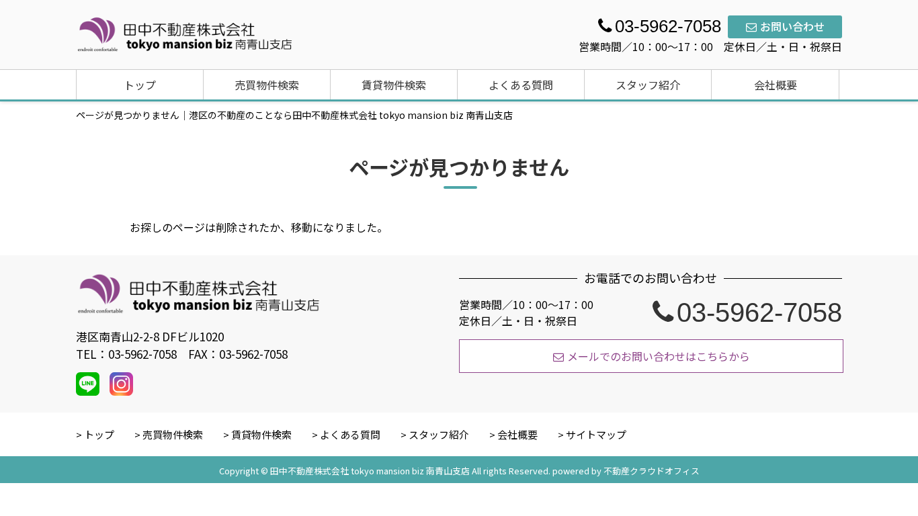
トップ (140, 85)
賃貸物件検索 (394, 85)
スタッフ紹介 (648, 85)
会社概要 (775, 85)
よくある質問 (521, 85)
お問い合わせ (792, 26)
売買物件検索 (267, 85)
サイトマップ (596, 434)
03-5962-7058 (759, 312)
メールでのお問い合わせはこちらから (658, 356)
